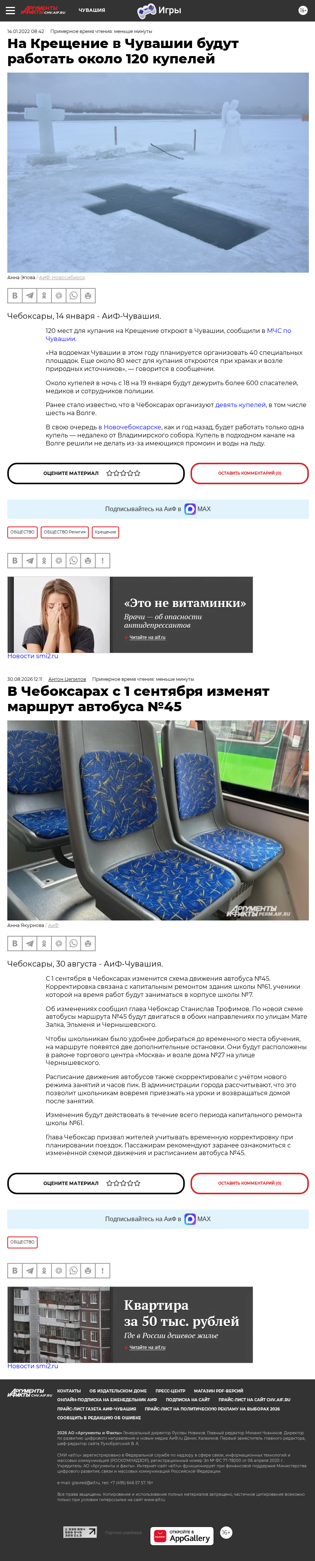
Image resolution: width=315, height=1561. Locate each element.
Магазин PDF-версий (218, 1391)
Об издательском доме (118, 1391)
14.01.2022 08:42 (25, 31)
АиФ (53, 925)
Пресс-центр (170, 1391)
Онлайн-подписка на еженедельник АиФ (107, 1399)
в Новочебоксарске (129, 427)
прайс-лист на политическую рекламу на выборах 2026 (212, 1409)
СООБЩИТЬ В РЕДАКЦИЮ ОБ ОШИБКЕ (99, 1417)
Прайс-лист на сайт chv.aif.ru (254, 1399)
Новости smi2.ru (32, 656)
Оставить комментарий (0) (250, 473)
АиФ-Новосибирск (62, 277)
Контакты (69, 1391)
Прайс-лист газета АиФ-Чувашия (96, 1409)
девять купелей (241, 405)
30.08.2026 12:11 (24, 679)
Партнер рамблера (123, 1532)
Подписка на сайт (188, 1399)
